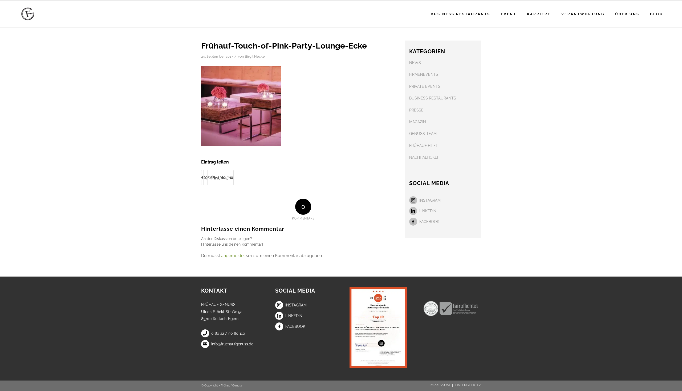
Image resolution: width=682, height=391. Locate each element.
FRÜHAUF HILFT (423, 145)
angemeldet (233, 255)
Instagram (430, 200)
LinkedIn (427, 211)
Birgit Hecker (255, 56)
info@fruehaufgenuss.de (232, 344)
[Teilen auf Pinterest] (212, 177)
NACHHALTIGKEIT (424, 157)
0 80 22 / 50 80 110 (228, 333)
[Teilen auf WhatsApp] (209, 177)
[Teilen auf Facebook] (202, 177)
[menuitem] (460, 14)
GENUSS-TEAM (423, 133)
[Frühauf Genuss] (36, 14)
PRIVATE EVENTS (424, 86)
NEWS (415, 63)
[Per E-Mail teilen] (231, 177)
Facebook (429, 222)
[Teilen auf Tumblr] (219, 177)
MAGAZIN (417, 122)
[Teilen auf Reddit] (227, 177)
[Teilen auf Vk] (222, 177)
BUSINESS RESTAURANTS (432, 98)
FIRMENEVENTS (423, 74)
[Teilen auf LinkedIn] (216, 177)
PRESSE (416, 110)
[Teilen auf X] (205, 177)
